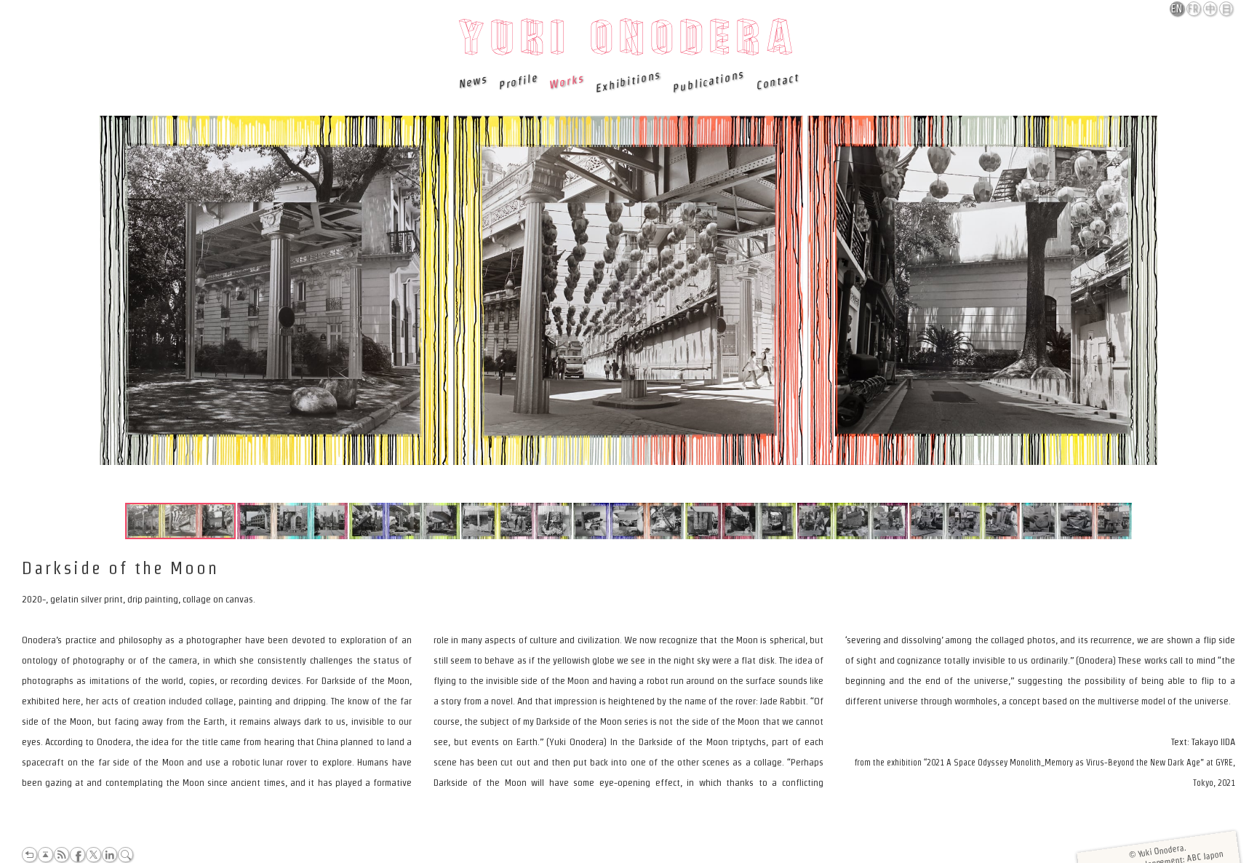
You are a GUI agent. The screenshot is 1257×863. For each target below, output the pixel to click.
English (1177, 9)
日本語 (1226, 9)
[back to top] (45, 854)
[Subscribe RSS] (61, 854)
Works (565, 81)
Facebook (77, 854)
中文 (1210, 9)
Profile (517, 81)
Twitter (93, 854)
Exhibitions (628, 81)
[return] (29, 854)
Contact (776, 81)
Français (1194, 9)
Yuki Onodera (628, 41)
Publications (708, 81)
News (472, 81)
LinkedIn (109, 854)
